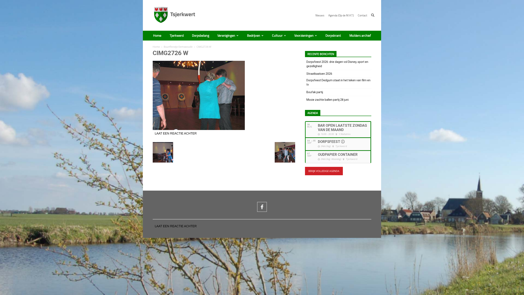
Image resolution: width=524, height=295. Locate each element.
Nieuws (319, 15)
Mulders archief (360, 35)
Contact (362, 15)
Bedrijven (253, 35)
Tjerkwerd (177, 35)
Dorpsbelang (200, 35)
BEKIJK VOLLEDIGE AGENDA (323, 171)
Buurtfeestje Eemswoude (178, 47)
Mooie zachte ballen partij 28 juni (327, 99)
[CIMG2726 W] (199, 129)
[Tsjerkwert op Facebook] (262, 206)
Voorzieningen (304, 35)
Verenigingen (226, 35)
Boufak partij (314, 92)
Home (157, 35)
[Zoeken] (372, 15)
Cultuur (277, 35)
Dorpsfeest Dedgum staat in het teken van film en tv (338, 82)
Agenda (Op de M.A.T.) (341, 15)
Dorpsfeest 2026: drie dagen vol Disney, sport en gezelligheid (337, 64)
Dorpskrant (333, 35)
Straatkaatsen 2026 (319, 73)
